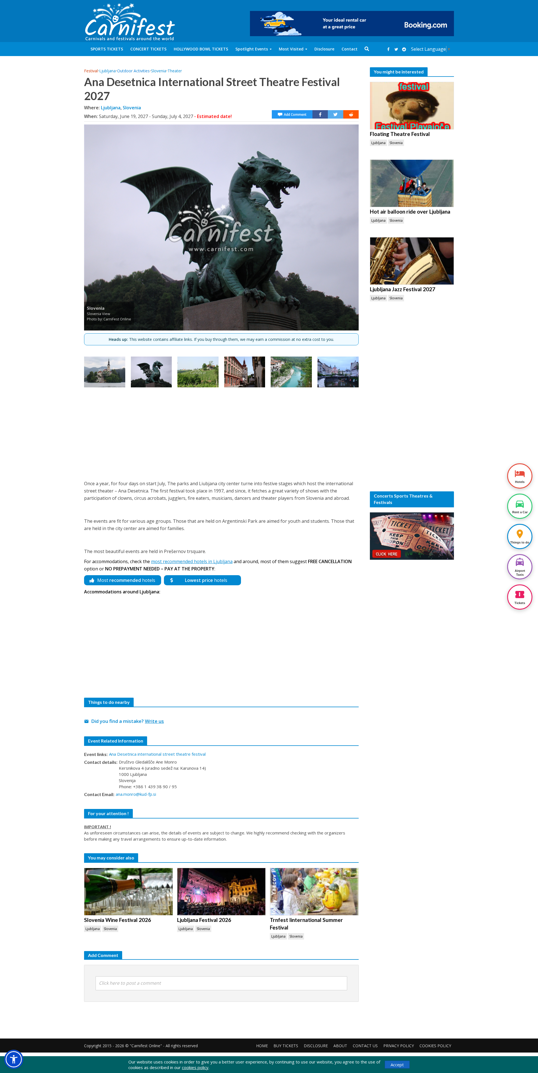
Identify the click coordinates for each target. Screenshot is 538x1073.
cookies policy (195, 1067)
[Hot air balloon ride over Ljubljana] (412, 183)
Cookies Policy (435, 1045)
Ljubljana (107, 70)
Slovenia (158, 70)
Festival (91, 70)
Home (262, 1045)
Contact (350, 49)
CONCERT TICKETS (148, 49)
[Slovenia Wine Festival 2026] (128, 891)
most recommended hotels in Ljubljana (192, 561)
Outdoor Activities (133, 70)
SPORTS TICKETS (107, 49)
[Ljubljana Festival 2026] (221, 891)
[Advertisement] (221, 432)
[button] (14, 1059)
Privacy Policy (398, 1045)
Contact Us (365, 1045)
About (340, 1045)
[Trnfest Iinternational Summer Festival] (314, 891)
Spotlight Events (251, 49)
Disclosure (324, 49)
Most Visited (291, 49)
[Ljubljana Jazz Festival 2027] (412, 261)
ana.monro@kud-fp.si (136, 794)
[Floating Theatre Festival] (412, 106)
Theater (175, 70)
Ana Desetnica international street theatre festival (157, 754)
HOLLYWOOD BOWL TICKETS (201, 49)
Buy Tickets (285, 1045)
